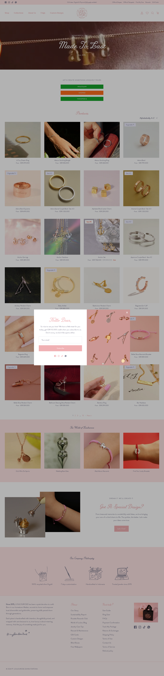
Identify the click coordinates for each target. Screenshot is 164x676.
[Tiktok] (62, 356)
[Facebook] (55, 356)
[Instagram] (59, 356)
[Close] (127, 312)
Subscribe (60, 348)
